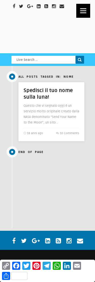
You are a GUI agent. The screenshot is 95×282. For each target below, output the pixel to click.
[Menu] (83, 11)
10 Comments (69, 133)
